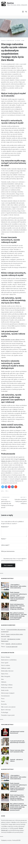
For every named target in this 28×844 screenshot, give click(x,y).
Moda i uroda (4, 690)
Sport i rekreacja (5, 709)
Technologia (4, 712)
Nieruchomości (5, 696)
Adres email (5, 545)
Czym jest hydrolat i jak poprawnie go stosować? (17, 741)
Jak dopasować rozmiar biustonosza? (17, 732)
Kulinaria (3, 682)
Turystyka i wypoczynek (7, 715)
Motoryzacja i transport (7, 693)
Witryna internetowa (7, 551)
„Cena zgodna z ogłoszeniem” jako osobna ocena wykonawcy (18, 586)
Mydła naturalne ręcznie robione (10, 339)
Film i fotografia (5, 676)
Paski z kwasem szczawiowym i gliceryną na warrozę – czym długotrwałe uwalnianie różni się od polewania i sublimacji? (18, 596)
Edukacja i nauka (5, 668)
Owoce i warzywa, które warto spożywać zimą (17, 751)
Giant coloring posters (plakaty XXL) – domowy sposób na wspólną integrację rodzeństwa (17, 606)
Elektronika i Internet (7, 671)
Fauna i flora (4, 673)
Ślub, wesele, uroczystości (8, 707)
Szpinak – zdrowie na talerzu (14, 644)
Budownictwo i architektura (8, 660)
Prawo (3, 701)
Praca (2, 698)
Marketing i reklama (6, 685)
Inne (23, 40)
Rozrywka (4, 704)
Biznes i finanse (5, 657)
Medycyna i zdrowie (6, 687)
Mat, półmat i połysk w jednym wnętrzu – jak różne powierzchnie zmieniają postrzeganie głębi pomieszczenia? (18, 616)
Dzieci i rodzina (5, 665)
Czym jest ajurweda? (12, 646)
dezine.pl (4, 830)
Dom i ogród (4, 662)
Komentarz (5, 526)
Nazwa (3, 538)
